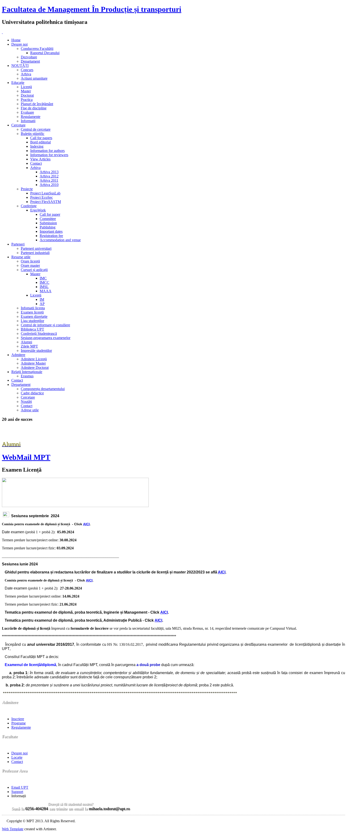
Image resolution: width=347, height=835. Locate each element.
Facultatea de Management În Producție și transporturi (91, 9)
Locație (16, 757)
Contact (36, 163)
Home (16, 40)
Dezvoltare (29, 57)
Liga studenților (32, 321)
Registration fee (51, 236)
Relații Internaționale (26, 372)
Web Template (12, 829)
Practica (27, 100)
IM (42, 299)
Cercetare (18, 125)
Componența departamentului (43, 389)
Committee (48, 219)
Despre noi (19, 44)
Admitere (18, 355)
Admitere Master (33, 363)
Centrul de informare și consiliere (45, 325)
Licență (26, 87)
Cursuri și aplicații (34, 270)
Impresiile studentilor (36, 351)
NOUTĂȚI (20, 66)
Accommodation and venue (60, 240)
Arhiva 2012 (49, 176)
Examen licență (32, 312)
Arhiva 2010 (49, 185)
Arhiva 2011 (49, 180)
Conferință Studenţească (39, 333)
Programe (18, 723)
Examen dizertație (34, 316)
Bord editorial (40, 142)
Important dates (51, 231)
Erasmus (27, 376)
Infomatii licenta (33, 308)
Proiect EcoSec (41, 197)
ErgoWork (38, 210)
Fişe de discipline (34, 108)
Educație (17, 83)
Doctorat (27, 95)
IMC (43, 278)
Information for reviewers (49, 155)
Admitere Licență (34, 359)
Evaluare (27, 112)
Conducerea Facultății (37, 49)
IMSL (44, 287)
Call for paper (50, 214)
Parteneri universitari (36, 248)
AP (42, 304)
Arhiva (26, 74)
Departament (30, 61)
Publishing (47, 227)
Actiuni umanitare (34, 78)
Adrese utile (30, 410)
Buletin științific (32, 134)
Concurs (27, 70)
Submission (48, 223)
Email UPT (19, 787)
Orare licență (30, 261)
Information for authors (47, 151)
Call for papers (41, 138)
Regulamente (30, 117)
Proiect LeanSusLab (45, 193)
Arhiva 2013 (49, 172)
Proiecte (27, 189)
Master (26, 91)
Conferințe (29, 206)
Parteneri (18, 244)
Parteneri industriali (35, 253)
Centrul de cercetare (36, 129)
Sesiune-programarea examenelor (45, 338)
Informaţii (28, 121)
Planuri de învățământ (37, 104)
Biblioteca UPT (32, 329)
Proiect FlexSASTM (45, 202)
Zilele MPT (29, 346)
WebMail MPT (26, 457)
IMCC (44, 282)
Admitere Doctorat (35, 368)
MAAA (45, 291)
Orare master (30, 265)
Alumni (26, 342)
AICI (86, 524)
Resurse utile (20, 257)
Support (17, 792)
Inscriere (17, 719)
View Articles (40, 159)
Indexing (36, 146)
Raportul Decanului (44, 53)
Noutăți (26, 402)
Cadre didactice (32, 393)
